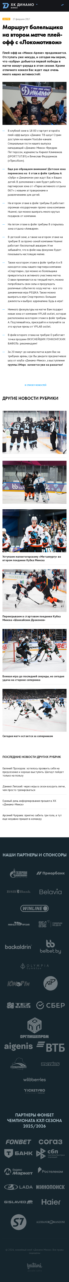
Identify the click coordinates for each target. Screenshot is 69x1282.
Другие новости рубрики (30, 398)
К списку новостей (35, 385)
